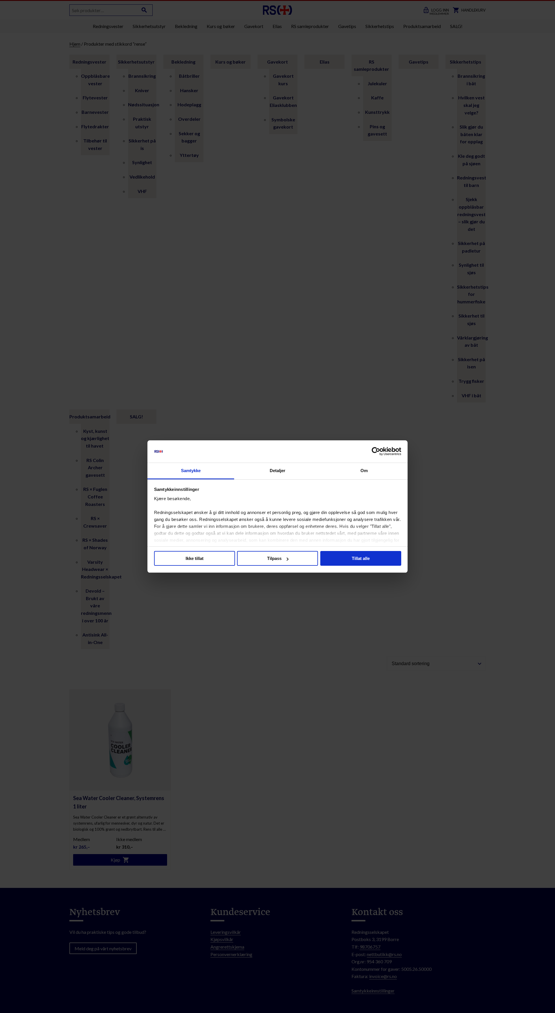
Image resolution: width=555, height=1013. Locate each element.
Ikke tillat (195, 558)
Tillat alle (361, 558)
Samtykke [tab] (191, 470)
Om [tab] (364, 470)
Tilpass (274, 558)
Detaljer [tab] (278, 470)
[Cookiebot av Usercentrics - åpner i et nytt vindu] (376, 451)
